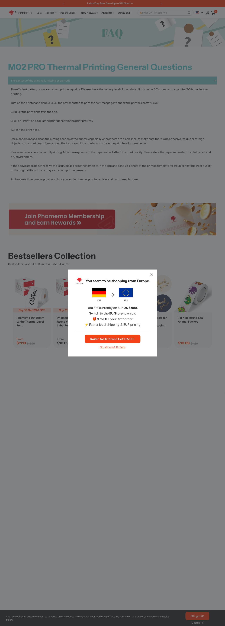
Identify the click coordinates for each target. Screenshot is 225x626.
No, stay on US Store (113, 347)
